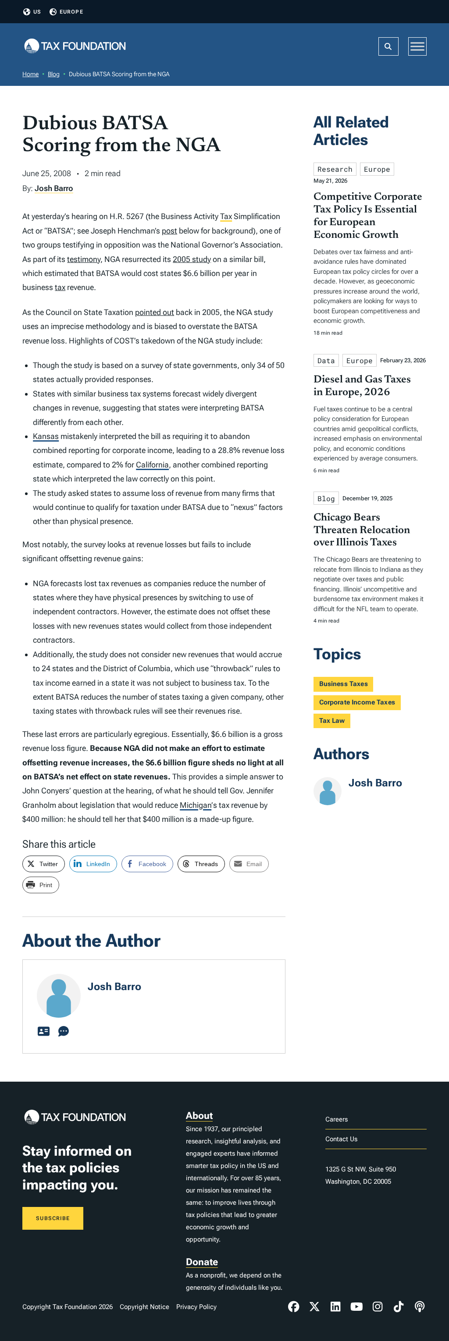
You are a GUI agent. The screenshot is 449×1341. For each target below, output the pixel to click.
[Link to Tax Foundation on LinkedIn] (335, 1307)
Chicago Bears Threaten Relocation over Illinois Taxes (362, 530)
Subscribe (53, 1218)
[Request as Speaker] (63, 1032)
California (152, 464)
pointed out (154, 312)
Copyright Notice (144, 1307)
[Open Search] (388, 46)
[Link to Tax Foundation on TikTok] (399, 1307)
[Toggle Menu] (417, 46)
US (37, 12)
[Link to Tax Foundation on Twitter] (315, 1307)
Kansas (46, 436)
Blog (54, 74)
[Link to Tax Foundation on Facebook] (294, 1307)
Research (335, 168)
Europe (71, 12)
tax (60, 287)
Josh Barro (54, 188)
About (199, 1115)
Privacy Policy (196, 1307)
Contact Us (341, 1139)
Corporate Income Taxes (357, 702)
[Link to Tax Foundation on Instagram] (378, 1307)
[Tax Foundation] (75, 47)
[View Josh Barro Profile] (43, 1032)
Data (326, 360)
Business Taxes (343, 684)
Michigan (195, 805)
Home (30, 74)
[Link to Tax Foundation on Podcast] (420, 1307)
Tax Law (332, 721)
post (169, 230)
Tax (226, 216)
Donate (202, 1261)
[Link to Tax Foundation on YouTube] (356, 1307)
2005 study (192, 259)
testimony (83, 259)
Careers (336, 1119)
